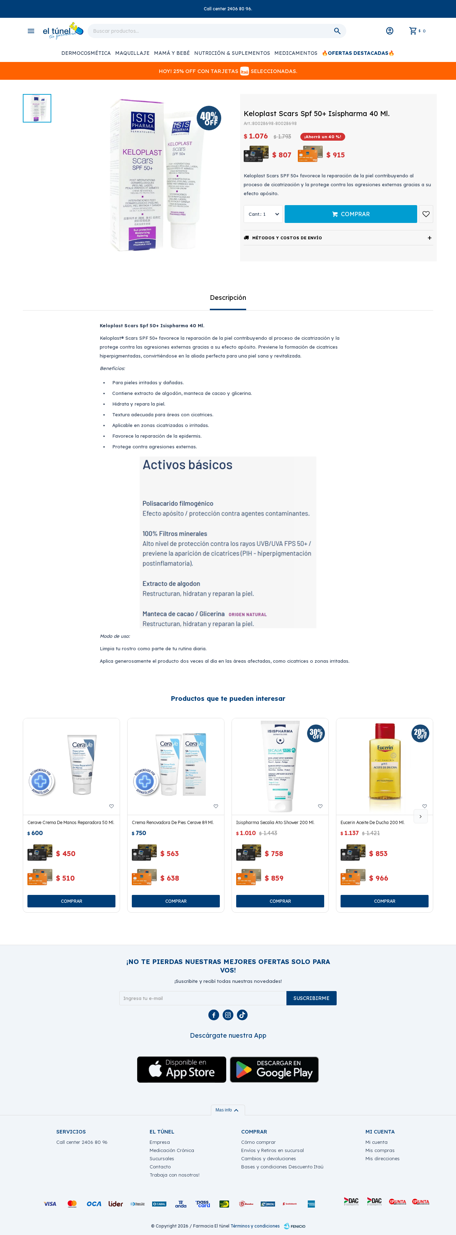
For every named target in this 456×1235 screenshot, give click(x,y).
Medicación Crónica (172, 1150)
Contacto (160, 1166)
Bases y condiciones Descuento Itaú (282, 1166)
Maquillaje (132, 53)
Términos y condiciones (255, 1226)
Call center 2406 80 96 (82, 1142)
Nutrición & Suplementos (232, 53)
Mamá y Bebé (172, 53)
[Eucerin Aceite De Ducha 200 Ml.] (384, 766)
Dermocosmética (86, 53)
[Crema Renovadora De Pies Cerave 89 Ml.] (176, 766)
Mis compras (380, 1150)
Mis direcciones (383, 1158)
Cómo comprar (258, 1142)
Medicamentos (295, 53)
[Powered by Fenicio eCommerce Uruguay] (294, 1226)
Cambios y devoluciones (268, 1158)
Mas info (228, 1110)
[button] (421, 816)
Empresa (160, 1142)
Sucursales (162, 1158)
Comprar (355, 214)
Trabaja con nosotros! (175, 1175)
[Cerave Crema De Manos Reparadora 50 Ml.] (71, 766)
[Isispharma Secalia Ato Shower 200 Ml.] (280, 766)
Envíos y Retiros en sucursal (272, 1150)
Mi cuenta (377, 1142)
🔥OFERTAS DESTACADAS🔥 (358, 53)
